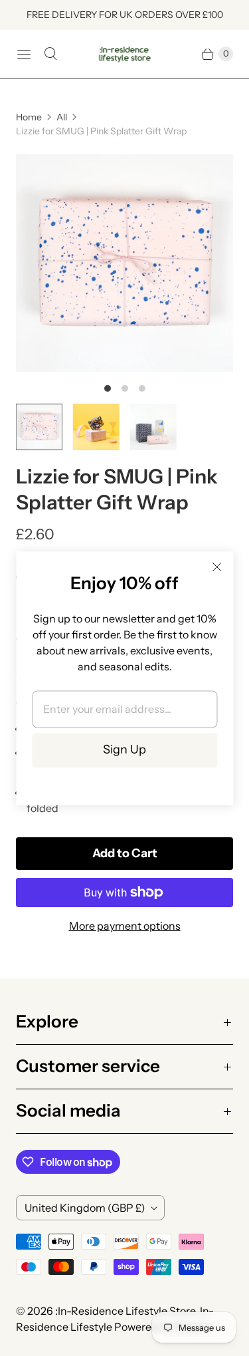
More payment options (125, 925)
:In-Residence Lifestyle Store (125, 1310)
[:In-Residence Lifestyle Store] (125, 54)
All (61, 117)
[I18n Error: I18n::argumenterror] (39, 427)
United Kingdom (85, 1207)
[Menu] (24, 54)
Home (29, 117)
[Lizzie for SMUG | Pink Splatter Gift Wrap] (124, 263)
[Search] (50, 54)
